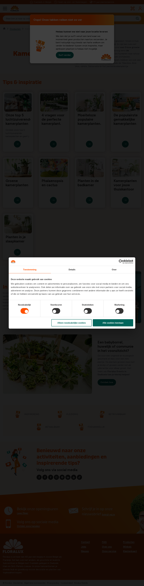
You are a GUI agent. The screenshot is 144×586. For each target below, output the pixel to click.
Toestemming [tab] (29, 269)
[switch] (56, 311)
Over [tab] (114, 269)
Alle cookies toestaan (113, 323)
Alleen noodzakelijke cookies (71, 323)
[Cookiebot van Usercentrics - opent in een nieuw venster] (121, 261)
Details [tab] (72, 269)
